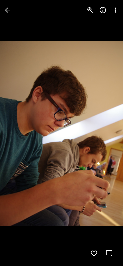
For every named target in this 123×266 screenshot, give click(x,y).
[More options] (115, 10)
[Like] (94, 253)
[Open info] (103, 10)
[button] (17, 133)
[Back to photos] (7, 10)
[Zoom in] (90, 10)
